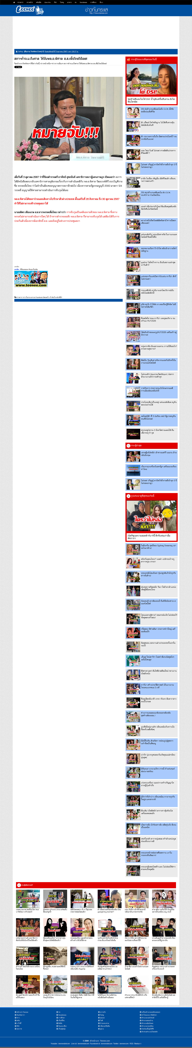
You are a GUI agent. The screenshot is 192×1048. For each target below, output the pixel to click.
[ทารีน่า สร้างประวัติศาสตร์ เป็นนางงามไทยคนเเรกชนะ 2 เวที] (133, 689)
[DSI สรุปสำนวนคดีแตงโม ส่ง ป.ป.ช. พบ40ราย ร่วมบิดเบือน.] (133, 196)
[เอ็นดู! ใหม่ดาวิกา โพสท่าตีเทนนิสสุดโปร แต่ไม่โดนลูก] (133, 661)
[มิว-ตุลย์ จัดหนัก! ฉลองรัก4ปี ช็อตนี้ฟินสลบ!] (28, 984)
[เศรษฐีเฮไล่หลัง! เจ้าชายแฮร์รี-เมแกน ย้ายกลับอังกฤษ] (133, 456)
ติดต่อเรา (137, 1044)
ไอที (101, 1020)
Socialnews (83, 2)
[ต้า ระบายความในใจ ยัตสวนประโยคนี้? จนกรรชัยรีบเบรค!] (133, 140)
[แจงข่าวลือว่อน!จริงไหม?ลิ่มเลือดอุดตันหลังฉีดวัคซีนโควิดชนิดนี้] (133, 210)
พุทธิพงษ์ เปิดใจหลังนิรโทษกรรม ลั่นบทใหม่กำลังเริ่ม (108, 939)
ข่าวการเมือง (57, 63)
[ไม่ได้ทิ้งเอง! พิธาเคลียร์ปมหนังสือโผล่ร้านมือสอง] (110, 984)
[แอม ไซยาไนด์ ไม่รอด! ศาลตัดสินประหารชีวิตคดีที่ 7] (133, 154)
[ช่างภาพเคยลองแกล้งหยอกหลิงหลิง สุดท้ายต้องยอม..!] (133, 716)
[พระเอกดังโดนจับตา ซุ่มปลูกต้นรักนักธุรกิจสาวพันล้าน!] (133, 577)
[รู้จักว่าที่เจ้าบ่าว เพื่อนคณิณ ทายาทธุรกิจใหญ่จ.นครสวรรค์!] (133, 800)
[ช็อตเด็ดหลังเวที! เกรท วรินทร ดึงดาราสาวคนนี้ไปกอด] (133, 703)
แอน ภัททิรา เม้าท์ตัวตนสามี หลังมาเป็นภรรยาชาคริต (135, 910)
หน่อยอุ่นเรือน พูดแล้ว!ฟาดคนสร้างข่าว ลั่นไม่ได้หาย (81, 939)
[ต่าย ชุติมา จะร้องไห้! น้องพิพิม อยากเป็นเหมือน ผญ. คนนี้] (164, 899)
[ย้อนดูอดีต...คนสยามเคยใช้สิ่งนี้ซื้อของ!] (55, 956)
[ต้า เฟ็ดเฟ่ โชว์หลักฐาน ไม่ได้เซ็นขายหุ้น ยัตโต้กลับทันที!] (133, 126)
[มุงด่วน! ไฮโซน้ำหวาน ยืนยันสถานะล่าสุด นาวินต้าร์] (133, 266)
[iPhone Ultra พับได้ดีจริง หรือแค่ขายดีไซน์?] (137, 984)
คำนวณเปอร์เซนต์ (148, 1018)
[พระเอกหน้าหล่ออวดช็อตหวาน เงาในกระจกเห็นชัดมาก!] (133, 856)
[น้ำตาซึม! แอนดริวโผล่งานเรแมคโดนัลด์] (137, 956)
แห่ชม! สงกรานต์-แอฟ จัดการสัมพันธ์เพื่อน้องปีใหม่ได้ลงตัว (26, 939)
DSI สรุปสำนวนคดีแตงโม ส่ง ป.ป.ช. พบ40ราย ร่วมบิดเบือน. (156, 193)
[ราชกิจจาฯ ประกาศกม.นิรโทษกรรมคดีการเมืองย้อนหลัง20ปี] (133, 392)
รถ (75, 2)
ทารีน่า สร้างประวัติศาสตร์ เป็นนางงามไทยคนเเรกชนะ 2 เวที (157, 686)
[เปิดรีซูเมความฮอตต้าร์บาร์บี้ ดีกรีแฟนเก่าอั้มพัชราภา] (152, 515)
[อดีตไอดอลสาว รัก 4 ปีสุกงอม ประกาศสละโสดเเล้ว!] (82, 899)
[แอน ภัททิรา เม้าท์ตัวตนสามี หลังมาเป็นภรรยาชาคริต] (137, 899)
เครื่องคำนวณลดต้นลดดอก (151, 1012)
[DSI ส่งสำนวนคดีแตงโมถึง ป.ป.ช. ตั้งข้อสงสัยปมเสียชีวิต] (133, 113)
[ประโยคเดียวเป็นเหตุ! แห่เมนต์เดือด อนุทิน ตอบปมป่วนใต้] (133, 406)
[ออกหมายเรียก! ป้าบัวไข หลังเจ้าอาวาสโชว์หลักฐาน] (133, 252)
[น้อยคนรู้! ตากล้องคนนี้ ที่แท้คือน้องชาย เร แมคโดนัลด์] (133, 605)
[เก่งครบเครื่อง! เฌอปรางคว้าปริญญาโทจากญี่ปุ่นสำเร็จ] (133, 786)
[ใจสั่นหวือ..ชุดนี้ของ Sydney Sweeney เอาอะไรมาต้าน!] (133, 549)
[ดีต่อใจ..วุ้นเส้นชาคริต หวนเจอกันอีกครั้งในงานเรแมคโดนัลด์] (133, 364)
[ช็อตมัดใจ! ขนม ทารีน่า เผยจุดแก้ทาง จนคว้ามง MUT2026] (133, 322)
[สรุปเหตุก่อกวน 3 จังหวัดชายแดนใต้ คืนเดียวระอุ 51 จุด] (133, 434)
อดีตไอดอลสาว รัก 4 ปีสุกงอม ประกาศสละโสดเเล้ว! (81, 910)
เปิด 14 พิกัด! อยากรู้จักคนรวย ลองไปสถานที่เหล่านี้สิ (136, 939)
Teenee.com (105, 1041)
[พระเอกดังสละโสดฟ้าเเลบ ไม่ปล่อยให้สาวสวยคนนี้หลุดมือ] (133, 870)
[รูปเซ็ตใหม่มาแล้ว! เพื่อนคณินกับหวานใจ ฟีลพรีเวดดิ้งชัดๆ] (133, 730)
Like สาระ (47, 2)
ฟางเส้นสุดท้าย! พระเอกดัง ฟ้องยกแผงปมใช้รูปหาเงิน (163, 939)
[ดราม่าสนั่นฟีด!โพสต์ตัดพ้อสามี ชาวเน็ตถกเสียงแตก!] (133, 224)
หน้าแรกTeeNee (22, 63)
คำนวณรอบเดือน (147, 1026)
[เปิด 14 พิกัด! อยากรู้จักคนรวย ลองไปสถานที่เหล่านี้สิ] (137, 927)
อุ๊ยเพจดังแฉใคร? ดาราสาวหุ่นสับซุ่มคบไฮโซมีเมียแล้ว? (54, 939)
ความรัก (103, 1012)
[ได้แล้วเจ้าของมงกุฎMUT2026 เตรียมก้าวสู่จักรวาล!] (133, 336)
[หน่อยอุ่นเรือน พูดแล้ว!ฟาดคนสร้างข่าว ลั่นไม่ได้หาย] (82, 927)
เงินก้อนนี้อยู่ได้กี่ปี (148, 1029)
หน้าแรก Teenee (22, 1012)
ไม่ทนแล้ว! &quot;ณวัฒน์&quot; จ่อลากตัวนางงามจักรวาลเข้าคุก (157, 375)
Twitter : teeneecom (120, 1044)
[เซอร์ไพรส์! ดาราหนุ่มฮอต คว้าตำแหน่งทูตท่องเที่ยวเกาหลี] (133, 842)
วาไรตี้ (19, 1023)
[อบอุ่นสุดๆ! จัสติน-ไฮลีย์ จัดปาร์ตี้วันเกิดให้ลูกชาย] (82, 984)
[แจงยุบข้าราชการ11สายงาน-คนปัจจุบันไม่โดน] (55, 984)
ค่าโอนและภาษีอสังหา (149, 1015)
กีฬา (55, 2)
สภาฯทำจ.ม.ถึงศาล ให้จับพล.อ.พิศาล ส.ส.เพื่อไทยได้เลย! (85, 63)
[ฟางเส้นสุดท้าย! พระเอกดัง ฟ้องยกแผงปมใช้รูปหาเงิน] (164, 927)
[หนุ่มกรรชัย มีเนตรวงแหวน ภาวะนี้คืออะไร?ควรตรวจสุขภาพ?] (133, 350)
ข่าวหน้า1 (30, 2)
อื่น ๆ (101, 2)
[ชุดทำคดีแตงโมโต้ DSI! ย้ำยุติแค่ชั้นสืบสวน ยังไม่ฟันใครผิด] (152, 79)
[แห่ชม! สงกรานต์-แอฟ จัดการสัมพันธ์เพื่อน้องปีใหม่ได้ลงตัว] (28, 927)
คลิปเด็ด (38, 2)
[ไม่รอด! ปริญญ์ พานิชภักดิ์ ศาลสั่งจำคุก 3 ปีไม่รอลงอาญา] (133, 168)
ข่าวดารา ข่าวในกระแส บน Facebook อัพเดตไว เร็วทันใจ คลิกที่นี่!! (39, 297)
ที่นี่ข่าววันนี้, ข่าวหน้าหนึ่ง (40, 63)
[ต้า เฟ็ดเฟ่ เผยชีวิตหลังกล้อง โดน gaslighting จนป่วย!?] (110, 899)
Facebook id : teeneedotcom (100, 1044)
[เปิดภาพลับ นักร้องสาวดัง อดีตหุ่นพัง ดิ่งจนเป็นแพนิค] (133, 828)
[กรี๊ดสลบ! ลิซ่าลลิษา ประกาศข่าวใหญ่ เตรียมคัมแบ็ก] (133, 633)
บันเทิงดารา (21, 1015)
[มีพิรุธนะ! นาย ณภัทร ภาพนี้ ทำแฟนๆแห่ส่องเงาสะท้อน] (133, 772)
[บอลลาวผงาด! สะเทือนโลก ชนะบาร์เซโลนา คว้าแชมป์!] (28, 899)
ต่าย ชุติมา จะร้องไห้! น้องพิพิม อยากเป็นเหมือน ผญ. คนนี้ (163, 910)
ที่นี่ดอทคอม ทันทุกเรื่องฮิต (29, 269)
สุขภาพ (19, 1029)
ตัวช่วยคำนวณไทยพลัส (150, 1032)
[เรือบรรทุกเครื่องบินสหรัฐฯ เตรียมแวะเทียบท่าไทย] (133, 470)
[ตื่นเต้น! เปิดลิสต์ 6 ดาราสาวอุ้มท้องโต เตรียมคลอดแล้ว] (133, 814)
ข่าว (18, 1018)
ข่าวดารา (20, 2)
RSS (131, 1044)
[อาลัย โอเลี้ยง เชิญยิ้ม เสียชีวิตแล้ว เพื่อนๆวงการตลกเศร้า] (133, 182)
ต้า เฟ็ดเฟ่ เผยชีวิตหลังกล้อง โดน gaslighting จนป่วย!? (109, 910)
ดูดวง (102, 1029)
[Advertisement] (96, 31)
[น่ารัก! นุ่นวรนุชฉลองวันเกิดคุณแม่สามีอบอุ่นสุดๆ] (133, 758)
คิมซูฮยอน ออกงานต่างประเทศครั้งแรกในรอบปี (163, 967)
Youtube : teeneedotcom (60, 1044)
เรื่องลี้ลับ (61, 1020)
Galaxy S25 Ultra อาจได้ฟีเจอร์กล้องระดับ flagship (82, 967)
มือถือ (60, 1023)
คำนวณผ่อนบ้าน (147, 1020)
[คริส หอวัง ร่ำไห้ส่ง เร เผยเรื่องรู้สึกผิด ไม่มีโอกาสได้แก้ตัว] (133, 308)
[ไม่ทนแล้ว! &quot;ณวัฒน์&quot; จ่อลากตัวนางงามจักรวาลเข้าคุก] (133, 378)
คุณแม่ (102, 1018)
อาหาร (69, 2)
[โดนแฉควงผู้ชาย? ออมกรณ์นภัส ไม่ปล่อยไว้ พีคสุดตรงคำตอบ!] (133, 619)
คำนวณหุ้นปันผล (147, 1023)
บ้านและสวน (104, 1023)
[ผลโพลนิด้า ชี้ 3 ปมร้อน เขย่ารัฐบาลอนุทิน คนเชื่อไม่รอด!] (133, 420)
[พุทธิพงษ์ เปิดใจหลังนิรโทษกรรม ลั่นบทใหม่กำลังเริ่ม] (110, 927)
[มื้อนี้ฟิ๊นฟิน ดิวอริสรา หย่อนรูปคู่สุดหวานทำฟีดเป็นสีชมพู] (133, 744)
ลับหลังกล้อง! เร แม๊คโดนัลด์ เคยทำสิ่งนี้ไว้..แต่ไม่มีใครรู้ (163, 996)
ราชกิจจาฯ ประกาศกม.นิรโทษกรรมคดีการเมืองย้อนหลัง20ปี (157, 389)
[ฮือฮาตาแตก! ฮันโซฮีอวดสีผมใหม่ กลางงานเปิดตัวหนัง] (133, 675)
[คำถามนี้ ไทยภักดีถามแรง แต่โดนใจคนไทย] (28, 956)
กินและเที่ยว (62, 1026)
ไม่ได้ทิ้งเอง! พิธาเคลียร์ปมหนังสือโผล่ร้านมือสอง (107, 996)
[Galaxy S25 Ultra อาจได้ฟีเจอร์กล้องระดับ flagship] (82, 956)
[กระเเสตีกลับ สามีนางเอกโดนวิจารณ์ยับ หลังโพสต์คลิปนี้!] (133, 294)
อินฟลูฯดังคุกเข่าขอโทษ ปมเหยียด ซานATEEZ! (107, 967)
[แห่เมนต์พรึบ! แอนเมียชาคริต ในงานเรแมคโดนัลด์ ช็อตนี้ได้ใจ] (133, 238)
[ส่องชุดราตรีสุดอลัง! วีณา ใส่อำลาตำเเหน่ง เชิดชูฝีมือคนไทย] (133, 591)
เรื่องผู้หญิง (62, 1029)
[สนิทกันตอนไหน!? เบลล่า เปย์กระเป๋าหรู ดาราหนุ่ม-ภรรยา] (133, 563)
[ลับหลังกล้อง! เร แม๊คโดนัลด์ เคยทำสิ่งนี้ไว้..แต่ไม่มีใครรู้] (164, 984)
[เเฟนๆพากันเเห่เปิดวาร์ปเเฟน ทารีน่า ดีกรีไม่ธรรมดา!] (133, 280)
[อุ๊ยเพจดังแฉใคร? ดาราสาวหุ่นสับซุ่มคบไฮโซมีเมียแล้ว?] (55, 927)
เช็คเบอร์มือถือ (105, 1026)
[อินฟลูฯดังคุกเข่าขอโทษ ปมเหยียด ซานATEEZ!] (110, 956)
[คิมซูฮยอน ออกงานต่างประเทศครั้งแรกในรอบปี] (133, 647)
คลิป (18, 1020)
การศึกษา (93, 2)
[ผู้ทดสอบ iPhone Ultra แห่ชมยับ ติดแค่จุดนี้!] (55, 899)
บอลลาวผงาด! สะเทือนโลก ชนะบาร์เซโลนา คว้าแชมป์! (27, 910)
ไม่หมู (62, 2)
